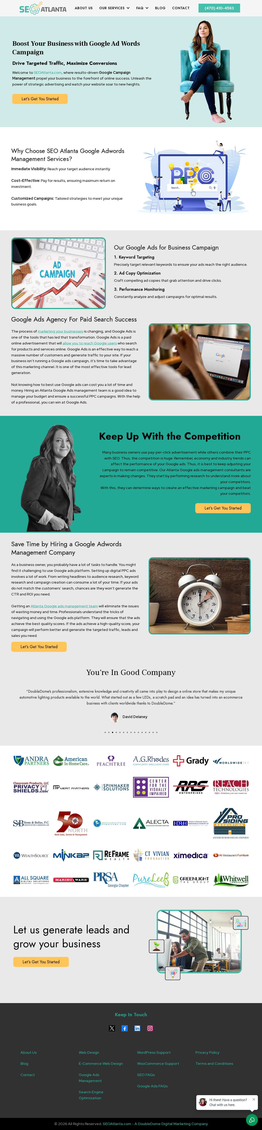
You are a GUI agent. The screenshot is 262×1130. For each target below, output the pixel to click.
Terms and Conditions (214, 1063)
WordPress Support (154, 1052)
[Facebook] (124, 1028)
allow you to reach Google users (90, 343)
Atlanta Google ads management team (64, 606)
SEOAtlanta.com (48, 72)
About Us (28, 1052)
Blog (24, 1063)
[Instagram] (150, 1028)
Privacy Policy (207, 1052)
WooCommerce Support (158, 1063)
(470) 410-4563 (219, 8)
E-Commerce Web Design (101, 1063)
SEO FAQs (146, 1074)
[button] (128, 8)
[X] (112, 1028)
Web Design (89, 1052)
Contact (27, 1074)
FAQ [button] (140, 8)
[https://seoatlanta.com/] (43, 8)
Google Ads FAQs (152, 1086)
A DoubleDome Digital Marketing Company (171, 1123)
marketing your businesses (60, 331)
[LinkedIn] (137, 1028)
